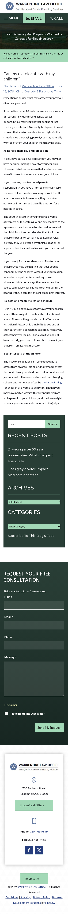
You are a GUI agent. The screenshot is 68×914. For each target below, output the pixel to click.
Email (8, 616)
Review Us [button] (32, 879)
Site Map (25, 897)
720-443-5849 (39, 831)
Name (8, 596)
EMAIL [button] (36, 18)
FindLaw (50, 902)
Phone (8, 637)
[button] (11, 17)
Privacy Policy (41, 897)
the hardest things (52, 382)
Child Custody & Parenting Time (38, 91)
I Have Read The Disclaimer (28, 713)
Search (52, 424)
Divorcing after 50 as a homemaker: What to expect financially (30, 455)
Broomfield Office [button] (32, 805)
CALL (58, 18)
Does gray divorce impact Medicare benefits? (28, 472)
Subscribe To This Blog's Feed (31, 536)
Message (10, 657)
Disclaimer (10, 704)
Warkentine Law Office (38, 86)
